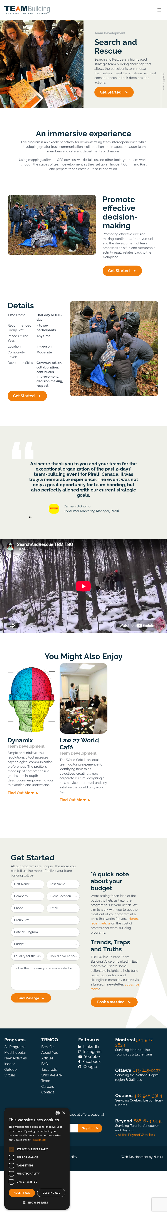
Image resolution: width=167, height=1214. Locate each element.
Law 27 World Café (79, 744)
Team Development (109, 33)
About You (49, 1052)
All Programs (14, 1047)
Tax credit (49, 1069)
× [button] (63, 1113)
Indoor (9, 1064)
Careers (47, 1086)
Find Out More (21, 793)
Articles (47, 1058)
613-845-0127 (146, 1070)
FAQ (44, 1064)
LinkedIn (91, 1046)
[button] (30, 487)
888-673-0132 (148, 1121)
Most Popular (15, 1052)
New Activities (15, 1058)
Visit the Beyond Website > (135, 1135)
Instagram (92, 1051)
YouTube (92, 1056)
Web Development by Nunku (142, 1157)
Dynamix (20, 740)
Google (90, 1066)
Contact (47, 1092)
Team (45, 1081)
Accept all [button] (22, 1193)
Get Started (111, 92)
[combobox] (57, 1113)
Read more (39, 1139)
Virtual (9, 1075)
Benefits (47, 1047)
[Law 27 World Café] (83, 698)
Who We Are (51, 1075)
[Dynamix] (31, 698)
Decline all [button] (51, 1193)
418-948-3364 (148, 1095)
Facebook (91, 1061)
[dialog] (37, 1159)
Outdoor (11, 1069)
